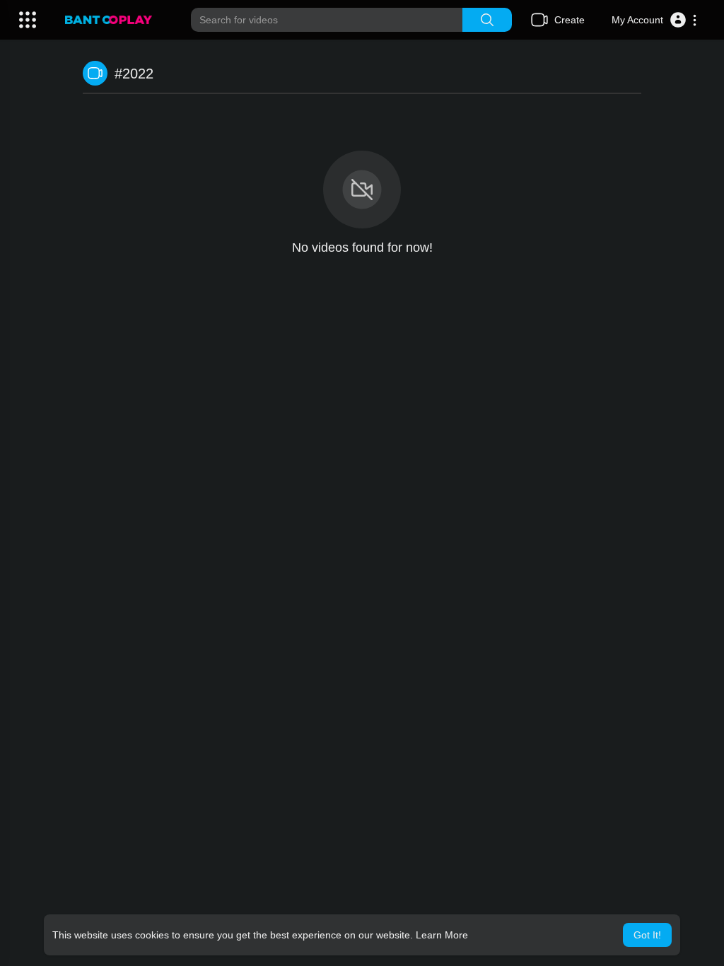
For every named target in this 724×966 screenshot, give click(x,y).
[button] (654, 20)
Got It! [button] (647, 935)
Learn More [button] (442, 935)
